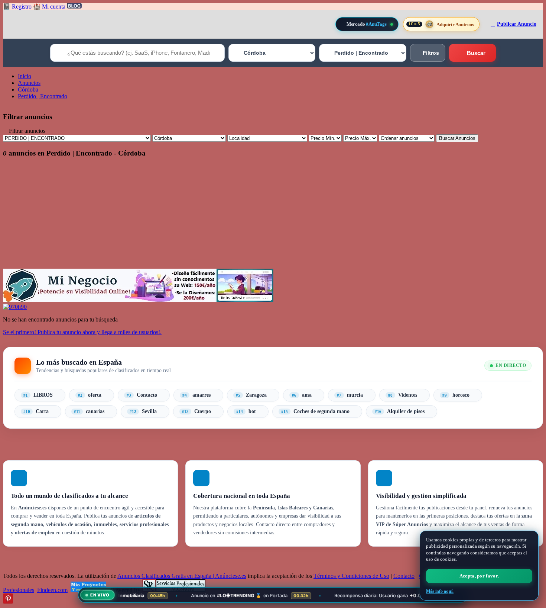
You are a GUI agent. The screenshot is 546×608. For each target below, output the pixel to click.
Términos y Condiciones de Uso (351, 576)
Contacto (404, 576)
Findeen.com (52, 590)
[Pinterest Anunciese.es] (8, 601)
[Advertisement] (226, 216)
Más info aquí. (440, 591)
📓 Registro (17, 6)
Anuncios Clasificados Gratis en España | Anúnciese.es (181, 576)
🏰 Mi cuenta (49, 6)
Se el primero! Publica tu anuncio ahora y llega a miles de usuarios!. (82, 332)
